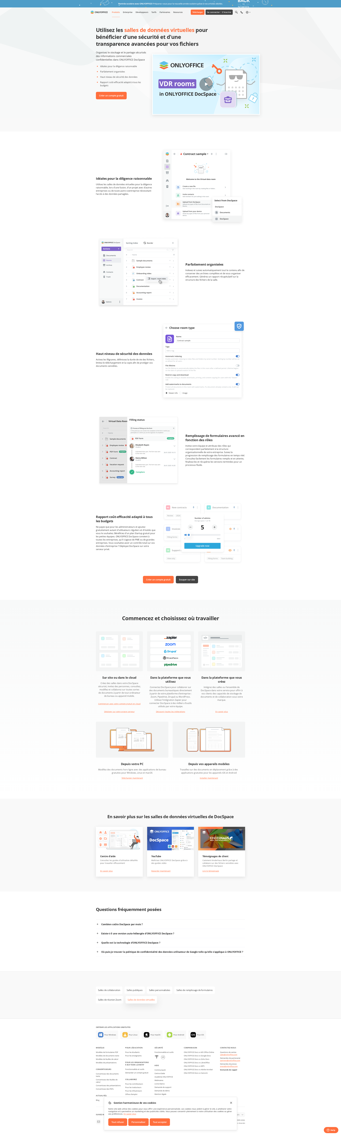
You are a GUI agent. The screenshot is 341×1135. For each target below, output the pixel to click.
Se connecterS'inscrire (219, 12)
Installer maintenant (209, 778)
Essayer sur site (187, 579)
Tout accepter (160, 1122)
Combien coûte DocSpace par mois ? (122, 924)
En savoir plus (221, 711)
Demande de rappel (228, 1070)
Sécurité (159, 1047)
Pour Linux (133, 1035)
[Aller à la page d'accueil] (99, 12)
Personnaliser (138, 1122)
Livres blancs (160, 1084)
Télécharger (197, 12)
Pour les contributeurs (134, 1084)
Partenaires (165, 12)
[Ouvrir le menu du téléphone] (241, 12)
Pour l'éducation (134, 1047)
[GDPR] (163, 1057)
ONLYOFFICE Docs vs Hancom (196, 1073)
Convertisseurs (103, 1069)
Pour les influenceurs (133, 1091)
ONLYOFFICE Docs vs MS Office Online (199, 1052)
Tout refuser (117, 1122)
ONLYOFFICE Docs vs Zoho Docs (196, 1059)
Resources (178, 12)
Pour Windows (110, 1035)
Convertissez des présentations (108, 1085)
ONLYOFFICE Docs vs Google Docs (197, 1055)
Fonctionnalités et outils (134, 1069)
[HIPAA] (157, 1057)
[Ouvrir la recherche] (236, 12)
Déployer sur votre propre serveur (119, 711)
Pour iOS (200, 1035)
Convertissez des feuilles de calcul (106, 1080)
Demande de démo (162, 1090)
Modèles (100, 1047)
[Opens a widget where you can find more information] (331, 1130)
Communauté (160, 1070)
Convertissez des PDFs (105, 1089)
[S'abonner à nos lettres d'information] (98, 1121)
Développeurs (142, 12)
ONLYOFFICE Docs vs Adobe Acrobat (198, 1069)
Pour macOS (155, 1035)
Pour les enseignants (133, 1055)
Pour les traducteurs (133, 1087)
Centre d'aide (160, 1073)
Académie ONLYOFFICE (164, 1077)
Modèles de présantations (106, 1062)
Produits (116, 12)
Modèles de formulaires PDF (107, 1052)
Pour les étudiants (132, 1052)
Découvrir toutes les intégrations (170, 711)
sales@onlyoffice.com (228, 1054)
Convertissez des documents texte (107, 1075)
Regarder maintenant (160, 871)
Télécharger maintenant (132, 778)
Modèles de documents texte (107, 1055)
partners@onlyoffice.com (230, 1060)
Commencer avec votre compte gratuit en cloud (119, 703)
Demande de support (163, 1087)
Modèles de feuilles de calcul (107, 1059)
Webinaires (159, 1080)
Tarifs (153, 12)
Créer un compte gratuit (111, 95)
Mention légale (160, 1094)
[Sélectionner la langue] (247, 12)
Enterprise (127, 12)
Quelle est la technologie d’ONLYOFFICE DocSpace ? (130, 942)
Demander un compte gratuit (136, 1073)
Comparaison (190, 1047)
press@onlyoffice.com (229, 1066)
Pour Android (178, 1035)
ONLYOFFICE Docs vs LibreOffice (197, 1062)
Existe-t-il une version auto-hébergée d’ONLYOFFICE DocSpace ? (137, 933)
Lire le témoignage (210, 871)
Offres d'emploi (131, 1094)
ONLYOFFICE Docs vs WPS (194, 1066)
